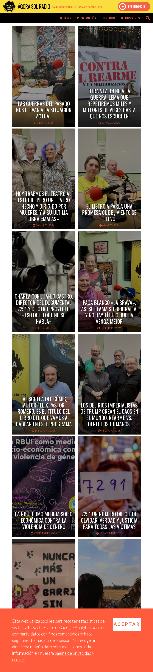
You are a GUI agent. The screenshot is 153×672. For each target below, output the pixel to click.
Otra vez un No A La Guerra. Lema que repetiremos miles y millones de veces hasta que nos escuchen (109, 103)
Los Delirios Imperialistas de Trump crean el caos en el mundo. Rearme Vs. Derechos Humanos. (109, 414)
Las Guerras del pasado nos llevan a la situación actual (43, 110)
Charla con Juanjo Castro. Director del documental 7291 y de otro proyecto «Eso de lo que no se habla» (44, 308)
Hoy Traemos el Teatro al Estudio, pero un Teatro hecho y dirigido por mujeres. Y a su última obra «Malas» (43, 206)
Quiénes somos (130, 18)
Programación (86, 18)
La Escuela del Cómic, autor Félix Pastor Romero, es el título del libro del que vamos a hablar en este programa (44, 411)
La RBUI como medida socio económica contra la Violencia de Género (43, 520)
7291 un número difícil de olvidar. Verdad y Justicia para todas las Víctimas (109, 520)
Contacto (108, 18)
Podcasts (65, 18)
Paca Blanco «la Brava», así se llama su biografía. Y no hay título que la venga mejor (109, 312)
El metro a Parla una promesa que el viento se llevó (109, 212)
